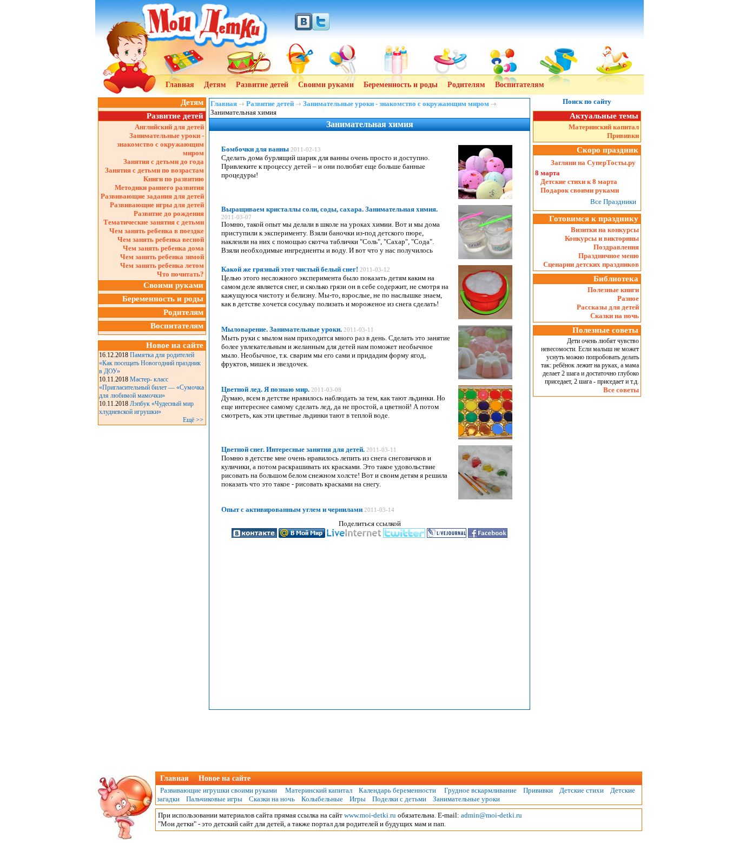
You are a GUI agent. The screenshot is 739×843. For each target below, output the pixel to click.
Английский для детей (169, 127)
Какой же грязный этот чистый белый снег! (289, 269)
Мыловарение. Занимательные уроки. (281, 329)
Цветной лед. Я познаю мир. (265, 389)
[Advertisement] (152, 590)
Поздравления (616, 247)
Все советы (621, 390)
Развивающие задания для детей (152, 196)
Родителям (466, 85)
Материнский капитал (604, 127)
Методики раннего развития (159, 187)
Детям (215, 85)
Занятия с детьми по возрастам (154, 170)
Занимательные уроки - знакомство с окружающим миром (160, 144)
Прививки (623, 135)
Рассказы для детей (608, 307)
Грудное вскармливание (480, 790)
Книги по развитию (173, 179)
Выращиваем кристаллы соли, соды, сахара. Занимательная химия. (329, 209)
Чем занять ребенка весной (160, 239)
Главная (180, 85)
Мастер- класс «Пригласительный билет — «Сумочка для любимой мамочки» (151, 387)
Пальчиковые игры (214, 799)
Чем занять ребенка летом (162, 265)
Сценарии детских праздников (591, 264)
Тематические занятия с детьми (153, 222)
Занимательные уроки (466, 799)
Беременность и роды (401, 85)
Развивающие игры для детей (157, 205)
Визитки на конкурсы (605, 230)
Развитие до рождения (169, 213)
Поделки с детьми (399, 799)
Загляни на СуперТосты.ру (593, 163)
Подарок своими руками (579, 190)
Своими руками (326, 85)
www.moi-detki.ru (370, 815)
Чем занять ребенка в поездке (156, 231)
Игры (357, 799)
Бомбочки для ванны (255, 149)
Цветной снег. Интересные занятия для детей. (293, 449)
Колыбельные (322, 799)
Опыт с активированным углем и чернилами (291, 509)
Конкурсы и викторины (602, 238)
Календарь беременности (397, 790)
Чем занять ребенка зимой (162, 257)
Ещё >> (193, 420)
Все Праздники (613, 201)
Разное (628, 298)
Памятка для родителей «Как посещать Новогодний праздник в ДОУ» (150, 363)
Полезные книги (613, 290)
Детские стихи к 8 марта (578, 181)
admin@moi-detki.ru (491, 815)
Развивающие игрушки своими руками (217, 790)
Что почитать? (180, 274)
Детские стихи (581, 790)
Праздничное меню (608, 256)
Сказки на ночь (614, 316)
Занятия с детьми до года (163, 161)
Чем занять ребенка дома (163, 248)
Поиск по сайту (587, 101)
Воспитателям (519, 85)
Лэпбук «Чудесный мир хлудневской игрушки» (146, 408)
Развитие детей (262, 85)
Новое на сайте (224, 778)
